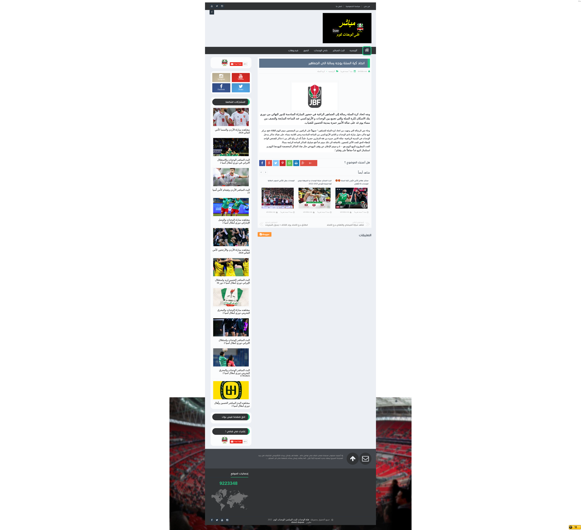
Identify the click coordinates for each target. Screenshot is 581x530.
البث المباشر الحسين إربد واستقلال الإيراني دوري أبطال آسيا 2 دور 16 (232, 281)
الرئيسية (331, 71)
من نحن (367, 6)
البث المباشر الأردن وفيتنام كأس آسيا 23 (231, 191)
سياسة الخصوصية (353, 6)
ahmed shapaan (297, 522)
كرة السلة (321, 71)
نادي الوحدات (321, 50)
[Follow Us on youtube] (222, 520)
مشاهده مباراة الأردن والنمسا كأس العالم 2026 (232, 131)
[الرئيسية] (366, 50)
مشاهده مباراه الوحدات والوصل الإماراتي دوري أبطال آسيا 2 (234, 221)
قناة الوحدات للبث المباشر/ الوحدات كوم (291, 520)
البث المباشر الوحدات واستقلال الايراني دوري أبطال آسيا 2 (234, 341)
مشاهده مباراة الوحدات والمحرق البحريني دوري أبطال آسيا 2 (233, 311)
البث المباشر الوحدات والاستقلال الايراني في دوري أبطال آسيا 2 (233, 161)
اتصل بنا (339, 6)
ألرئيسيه (353, 50)
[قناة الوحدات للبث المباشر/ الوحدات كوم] (347, 42)
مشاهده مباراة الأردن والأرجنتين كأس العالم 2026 (231, 251)
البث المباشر (339, 50)
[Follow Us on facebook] (212, 520)
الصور (306, 50)
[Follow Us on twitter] (217, 520)
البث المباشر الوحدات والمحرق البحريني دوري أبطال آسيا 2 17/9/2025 (234, 373)
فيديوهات (293, 50)
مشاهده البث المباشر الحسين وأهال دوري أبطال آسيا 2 (232, 404)
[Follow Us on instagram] (227, 520)
